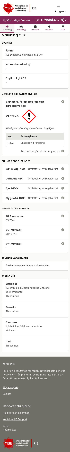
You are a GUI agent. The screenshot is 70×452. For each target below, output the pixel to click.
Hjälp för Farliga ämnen (16, 412)
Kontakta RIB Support (15, 419)
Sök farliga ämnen (18, 20)
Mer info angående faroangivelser (42, 151)
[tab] (7, 28)
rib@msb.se (9, 429)
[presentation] (7, 28)
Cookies (7, 393)
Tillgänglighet (10, 387)
